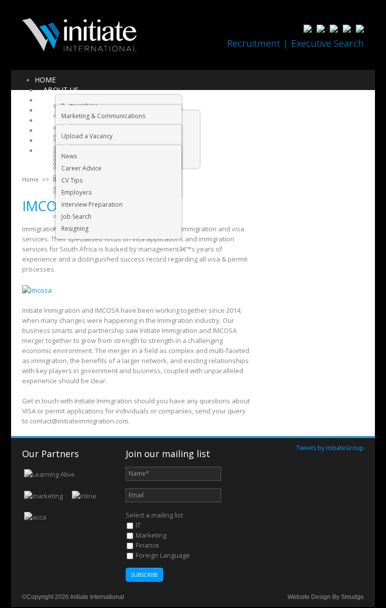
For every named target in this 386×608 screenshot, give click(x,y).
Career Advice (81, 168)
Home (45, 79)
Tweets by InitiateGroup (330, 448)
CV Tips (71, 180)
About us (61, 90)
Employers (76, 192)
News (69, 156)
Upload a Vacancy (87, 136)
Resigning (74, 228)
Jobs (51, 110)
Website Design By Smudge (325, 596)
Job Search (76, 216)
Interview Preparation (92, 204)
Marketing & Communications (103, 116)
